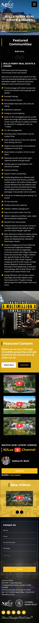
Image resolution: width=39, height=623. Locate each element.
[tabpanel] (20, 51)
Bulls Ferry (19, 51)
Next (21, 57)
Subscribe (24, 365)
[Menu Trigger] (34, 4)
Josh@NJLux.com (8, 595)
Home (3, 31)
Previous (17, 57)
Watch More (9, 365)
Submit (19, 569)
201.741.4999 (10, 592)
